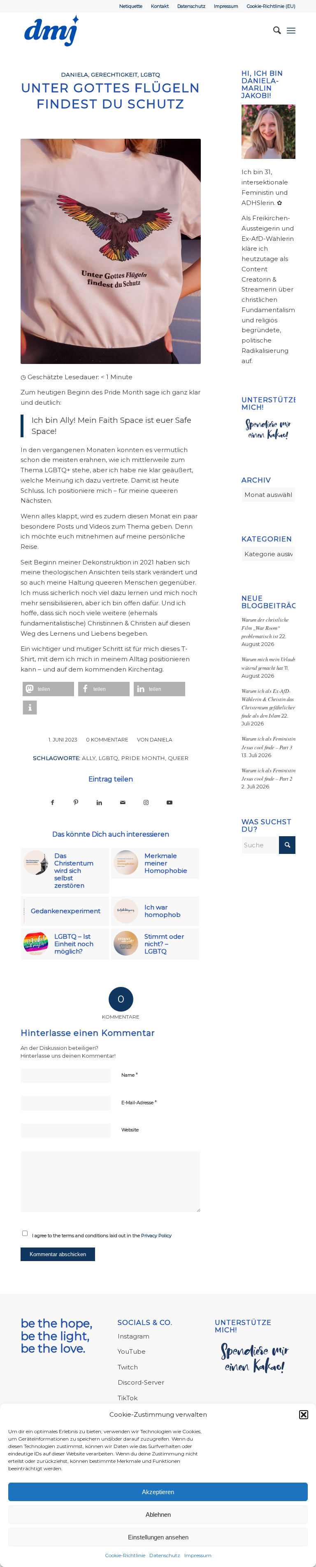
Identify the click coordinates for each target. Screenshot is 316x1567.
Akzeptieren (158, 1491)
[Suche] (273, 30)
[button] (304, 1415)
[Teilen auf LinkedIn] (99, 802)
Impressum (197, 1555)
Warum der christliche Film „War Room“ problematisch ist (265, 627)
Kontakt (160, 6)
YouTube (132, 1351)
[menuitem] (131, 6)
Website (130, 1130)
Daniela (74, 74)
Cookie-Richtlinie (125, 1555)
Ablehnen (158, 1514)
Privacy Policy (156, 1235)
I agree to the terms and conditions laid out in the (102, 1235)
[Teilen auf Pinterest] (76, 802)
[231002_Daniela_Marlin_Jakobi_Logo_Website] (52, 30)
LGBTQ (150, 74)
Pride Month (143, 758)
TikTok (127, 1398)
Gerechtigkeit (114, 74)
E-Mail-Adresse (139, 1102)
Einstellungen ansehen (158, 1537)
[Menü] (291, 30)
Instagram (133, 1336)
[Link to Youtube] (169, 802)
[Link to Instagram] (146, 802)
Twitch (128, 1367)
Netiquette (130, 6)
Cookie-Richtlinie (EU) (271, 6)
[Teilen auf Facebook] (52, 802)
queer (178, 758)
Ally (88, 758)
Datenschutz (164, 1555)
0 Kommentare (107, 740)
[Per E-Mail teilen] (123, 802)
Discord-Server (141, 1382)
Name (129, 1074)
